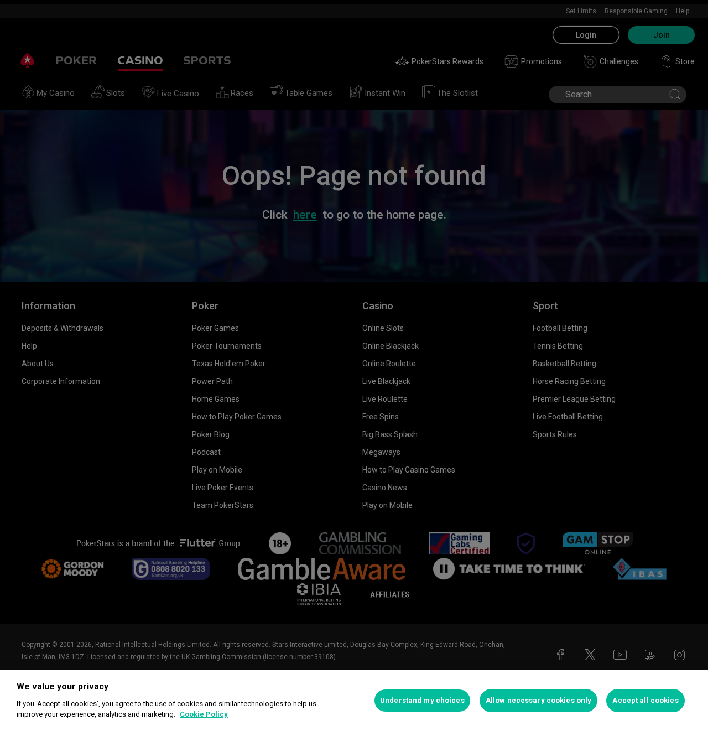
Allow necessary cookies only (539, 700)
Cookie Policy (204, 714)
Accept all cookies (645, 700)
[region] (354, 700)
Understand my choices (422, 700)
